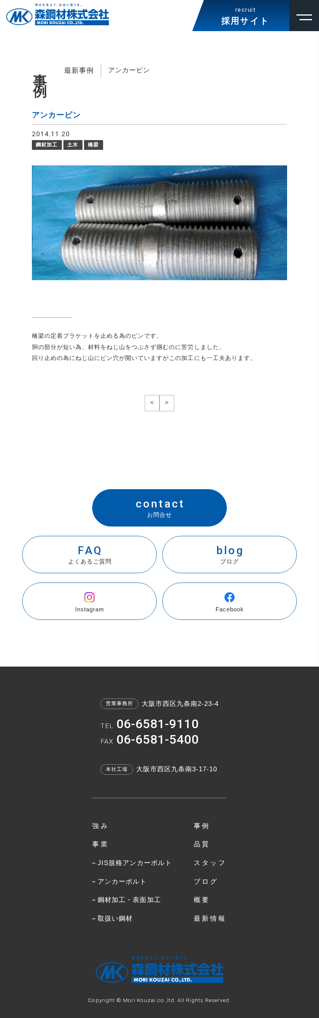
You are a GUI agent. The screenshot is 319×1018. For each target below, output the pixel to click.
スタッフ (210, 863)
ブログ (206, 881)
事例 (202, 826)
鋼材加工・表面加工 (129, 900)
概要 (202, 900)
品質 (202, 844)
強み (100, 826)
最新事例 (79, 70)
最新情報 (210, 918)
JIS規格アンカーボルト (135, 863)
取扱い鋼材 (115, 918)
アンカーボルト (122, 881)
